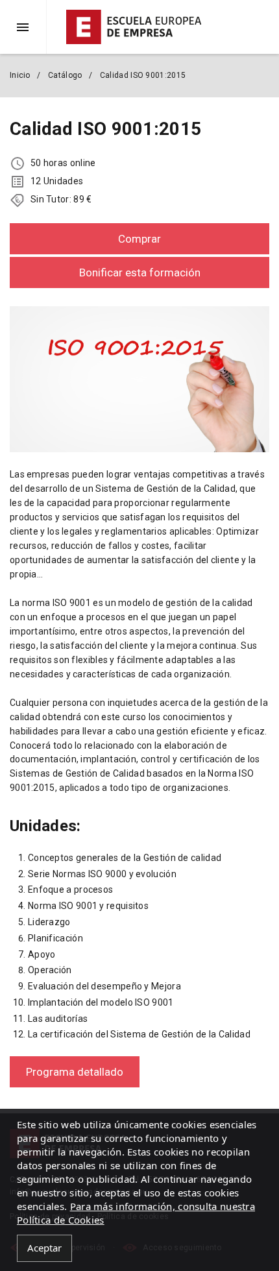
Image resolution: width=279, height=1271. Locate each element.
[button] (28, 27)
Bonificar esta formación (139, 272)
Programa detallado (74, 1071)
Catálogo (65, 75)
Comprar (139, 238)
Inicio (20, 75)
